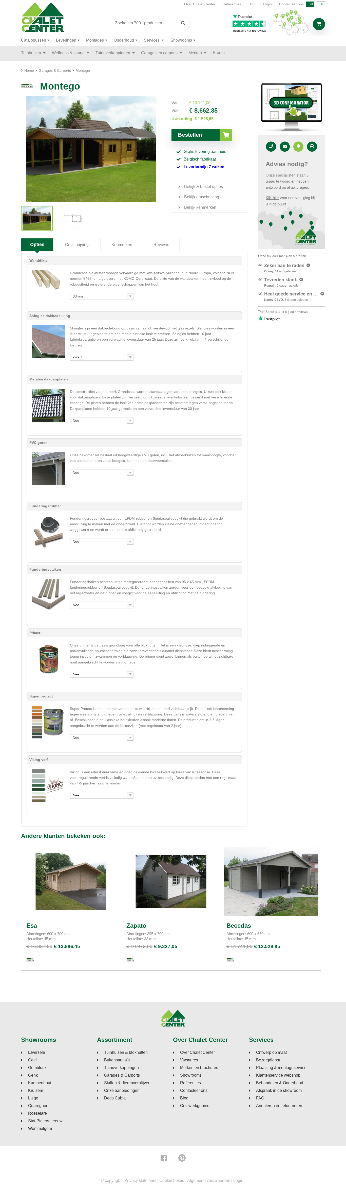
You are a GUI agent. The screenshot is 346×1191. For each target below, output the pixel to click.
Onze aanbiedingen (122, 1091)
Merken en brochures (199, 1068)
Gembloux (37, 1068)
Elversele (36, 1052)
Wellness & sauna (69, 53)
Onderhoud (124, 40)
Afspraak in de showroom (279, 1091)
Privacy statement (140, 1180)
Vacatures (189, 1060)
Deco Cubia (115, 1098)
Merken (195, 53)
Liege (33, 1098)
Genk (33, 1075)
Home (29, 70)
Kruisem (35, 1091)
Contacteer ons (291, 4)
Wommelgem (40, 1129)
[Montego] (37, 218)
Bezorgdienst (268, 1060)
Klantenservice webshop (278, 1075)
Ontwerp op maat (271, 1052)
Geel (32, 1060)
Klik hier (272, 198)
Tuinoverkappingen (113, 53)
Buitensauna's (117, 1060)
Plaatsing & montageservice (281, 1068)
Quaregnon (38, 1106)
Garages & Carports (122, 1075)
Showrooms (181, 40)
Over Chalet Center (199, 4)
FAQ (260, 1098)
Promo (219, 52)
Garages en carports (160, 53)
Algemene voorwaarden (208, 1180)
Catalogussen (33, 40)
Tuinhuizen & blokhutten (126, 1052)
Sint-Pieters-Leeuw (45, 1121)
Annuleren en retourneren (279, 1106)
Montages (95, 40)
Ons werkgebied (194, 1106)
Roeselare (37, 1113)
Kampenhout (39, 1083)
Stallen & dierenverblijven (127, 1083)
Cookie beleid (171, 1180)
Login (267, 4)
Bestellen (190, 135)
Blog (252, 4)
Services (152, 40)
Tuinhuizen (31, 53)
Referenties (232, 4)
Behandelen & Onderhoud (279, 1083)
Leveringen (66, 40)
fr (322, 4)
